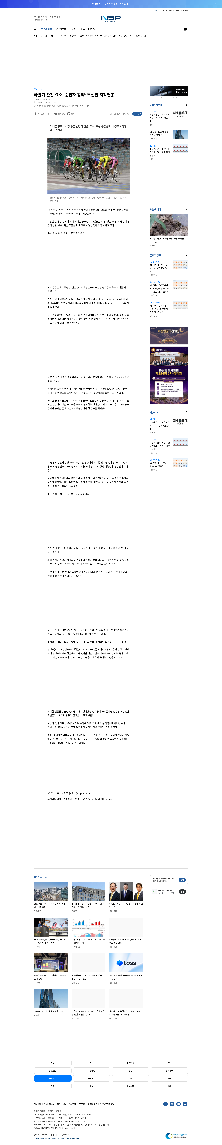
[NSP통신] (111, 19)
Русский (184, 10)
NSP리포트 (60, 29)
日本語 (171, 10)
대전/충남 (92, 1070)
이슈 (83, 29)
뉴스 (36, 29)
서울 (52, 1063)
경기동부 (169, 1070)
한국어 (157, 10)
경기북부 (91, 1078)
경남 (91, 1086)
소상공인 (73, 29)
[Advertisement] (201, 114)
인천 (169, 1063)
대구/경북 (130, 1063)
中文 (177, 10)
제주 (169, 1086)
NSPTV (91, 29)
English (164, 10)
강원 (130, 1078)
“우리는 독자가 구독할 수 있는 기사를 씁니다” (111, 3)
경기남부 (52, 1078)
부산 (91, 1063)
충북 (169, 1078)
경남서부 (130, 1086)
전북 (52, 1086)
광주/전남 (53, 1070)
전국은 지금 (46, 29)
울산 (130, 1070)
